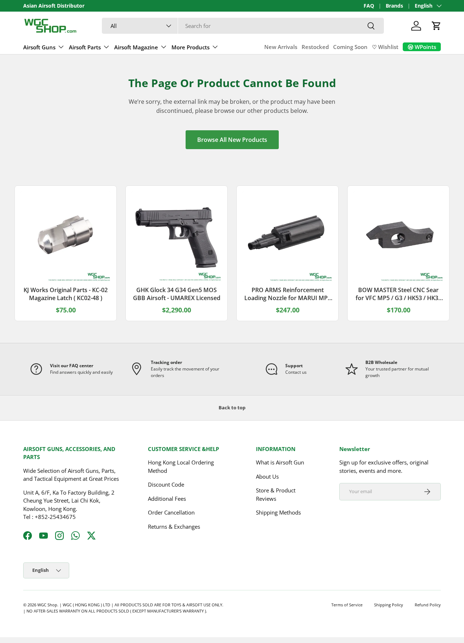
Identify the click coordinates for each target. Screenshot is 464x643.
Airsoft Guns (39, 47)
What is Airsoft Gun (280, 462)
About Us (267, 476)
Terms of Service (346, 604)
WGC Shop (47, 604)
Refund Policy (428, 604)
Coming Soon (350, 46)
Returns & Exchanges (174, 526)
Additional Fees (167, 498)
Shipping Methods (278, 512)
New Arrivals (280, 46)
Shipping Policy (388, 604)
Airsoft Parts (85, 47)
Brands (394, 6)
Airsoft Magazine (136, 47)
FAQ (369, 6)
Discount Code (166, 484)
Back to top (232, 407)
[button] (436, 26)
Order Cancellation (171, 512)
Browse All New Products (232, 140)
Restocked (315, 46)
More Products (190, 47)
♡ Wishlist (385, 46)
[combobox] (243, 26)
